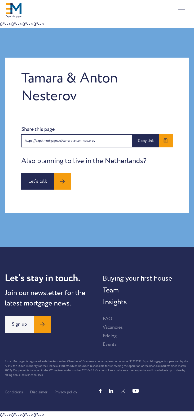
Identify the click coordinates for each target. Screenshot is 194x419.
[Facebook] (100, 391)
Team (111, 290)
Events (110, 344)
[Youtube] (135, 391)
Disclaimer (38, 392)
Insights (115, 302)
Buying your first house (137, 278)
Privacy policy (65, 392)
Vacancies (113, 327)
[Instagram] (123, 391)
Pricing (110, 335)
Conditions (14, 392)
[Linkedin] (111, 391)
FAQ (107, 318)
